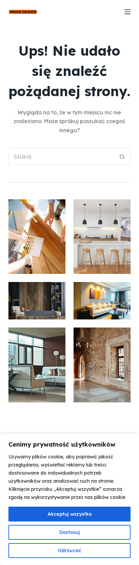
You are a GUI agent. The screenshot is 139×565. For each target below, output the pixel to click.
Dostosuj (69, 532)
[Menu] (127, 12)
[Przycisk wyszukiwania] (122, 156)
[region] (69, 499)
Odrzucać (69, 550)
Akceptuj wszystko (70, 514)
